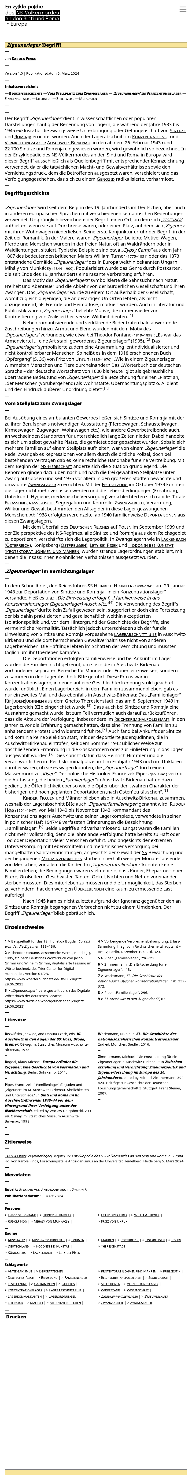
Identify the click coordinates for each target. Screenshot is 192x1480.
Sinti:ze (178, 130)
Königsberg (17, 1252)
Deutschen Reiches (89, 527)
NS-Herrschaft (56, 466)
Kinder (30, 798)
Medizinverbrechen (61, 858)
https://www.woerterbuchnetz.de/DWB (36, 979)
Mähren (107, 1239)
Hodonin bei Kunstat (151, 545)
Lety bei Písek (69, 1252)
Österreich (18, 545)
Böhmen (77, 1239)
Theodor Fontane (22, 1215)
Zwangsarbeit (129, 502)
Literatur (44, 98)
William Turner (146, 1215)
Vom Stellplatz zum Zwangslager (77, 93)
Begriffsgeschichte (25, 93)
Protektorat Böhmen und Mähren (42, 551)
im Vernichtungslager (147, 93)
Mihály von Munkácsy (51, 1221)
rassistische (42, 502)
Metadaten (88, 98)
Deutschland (18, 1246)
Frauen (47, 798)
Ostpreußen (73, 545)
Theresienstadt (113, 1246)
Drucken (16, 1317)
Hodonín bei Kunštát (52, 1246)
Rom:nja (22, 136)
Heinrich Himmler (113, 585)
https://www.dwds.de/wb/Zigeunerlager (37, 1000)
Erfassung (16, 502)
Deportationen (160, 515)
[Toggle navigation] (181, 9)
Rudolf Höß (17, 1221)
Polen (124, 527)
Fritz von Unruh (114, 1221)
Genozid (106, 179)
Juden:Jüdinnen (28, 701)
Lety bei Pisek (104, 545)
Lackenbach (173, 539)
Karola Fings (24, 58)
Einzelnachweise (18, 98)
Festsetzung (115, 484)
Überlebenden (89, 889)
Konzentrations (149, 136)
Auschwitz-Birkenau (68, 142)
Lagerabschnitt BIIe (135, 634)
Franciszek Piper (114, 1215)
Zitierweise (65, 98)
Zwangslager (42, 484)
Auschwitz (16, 1239)
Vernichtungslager (25, 142)
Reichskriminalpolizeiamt (141, 719)
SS (144, 852)
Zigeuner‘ (172, 219)
